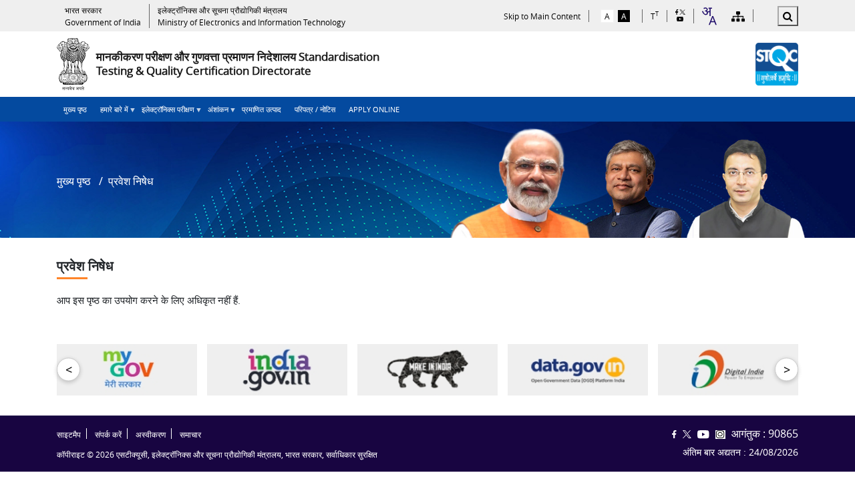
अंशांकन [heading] (214, 113)
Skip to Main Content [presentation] (542, 16)
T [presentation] (655, 15)
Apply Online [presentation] (374, 109)
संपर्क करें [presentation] (108, 434)
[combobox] (708, 16)
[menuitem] (75, 109)
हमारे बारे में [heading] (111, 113)
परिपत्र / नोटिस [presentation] (315, 109)
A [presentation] (607, 16)
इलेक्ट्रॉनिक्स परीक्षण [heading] (164, 113)
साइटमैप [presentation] (69, 434)
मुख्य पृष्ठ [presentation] (75, 109)
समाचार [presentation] (190, 434)
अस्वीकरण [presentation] (151, 434)
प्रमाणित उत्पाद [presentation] (261, 109)
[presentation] (103, 16)
